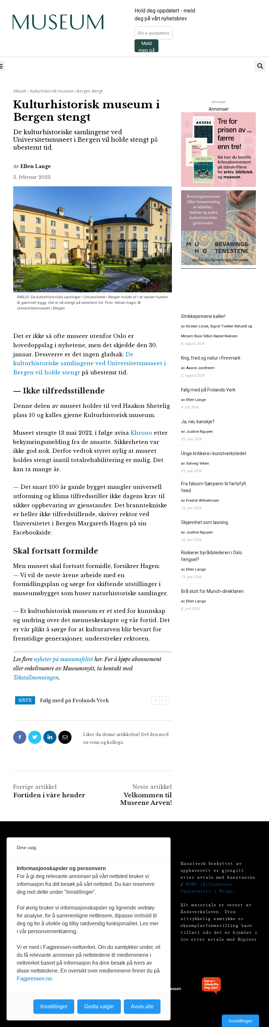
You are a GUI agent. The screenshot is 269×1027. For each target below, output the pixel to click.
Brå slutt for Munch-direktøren (212, 591)
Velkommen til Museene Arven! (146, 799)
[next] (166, 700)
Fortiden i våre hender (49, 795)
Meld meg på (146, 46)
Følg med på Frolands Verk (208, 389)
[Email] (65, 737)
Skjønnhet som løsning (204, 522)
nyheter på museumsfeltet (63, 659)
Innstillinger (240, 1020)
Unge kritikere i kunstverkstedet (213, 453)
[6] (218, 227)
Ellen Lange (35, 166)
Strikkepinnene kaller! (203, 316)
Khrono (141, 433)
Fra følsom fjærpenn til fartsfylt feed (213, 487)
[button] (260, 65)
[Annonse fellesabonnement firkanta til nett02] (218, 149)
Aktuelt (19, 91)
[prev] (155, 700)
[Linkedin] (49, 737)
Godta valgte (99, 1006)
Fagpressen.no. (35, 978)
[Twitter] (34, 737)
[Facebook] (19, 737)
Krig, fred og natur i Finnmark (210, 358)
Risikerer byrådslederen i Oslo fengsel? (211, 556)
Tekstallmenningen (36, 677)
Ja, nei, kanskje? (61, 700)
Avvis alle (142, 1006)
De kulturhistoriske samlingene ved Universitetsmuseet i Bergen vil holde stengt (89, 363)
